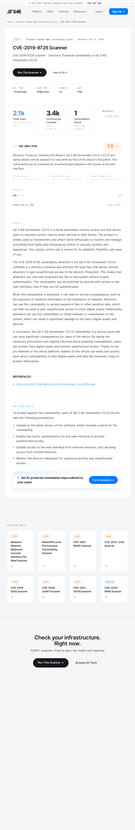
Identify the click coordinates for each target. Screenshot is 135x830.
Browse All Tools (86, 662)
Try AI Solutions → (103, 480)
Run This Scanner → (30, 72)
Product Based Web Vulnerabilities (37, 22)
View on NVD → (115, 205)
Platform (37, 11)
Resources (80, 11)
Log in (99, 11)
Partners (64, 11)
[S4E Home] (14, 11)
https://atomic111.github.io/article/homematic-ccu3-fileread (55, 384)
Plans (50, 11)
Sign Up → (118, 11)
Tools (10, 22)
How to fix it (60, 72)
